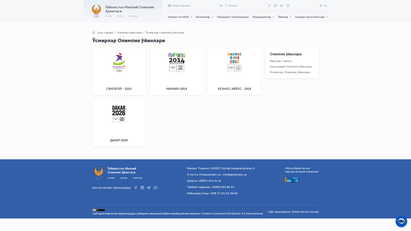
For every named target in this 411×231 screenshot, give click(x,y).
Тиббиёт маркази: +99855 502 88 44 (210, 187)
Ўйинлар (283, 16)
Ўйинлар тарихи (281, 61)
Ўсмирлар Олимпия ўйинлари (290, 72)
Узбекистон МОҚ (178, 16)
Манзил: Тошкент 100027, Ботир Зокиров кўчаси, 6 (221, 168)
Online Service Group (305, 211)
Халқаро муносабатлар (309, 16)
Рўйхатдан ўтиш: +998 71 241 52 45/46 (212, 193)
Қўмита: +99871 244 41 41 (204, 180)
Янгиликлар (203, 16)
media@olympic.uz (235, 174)
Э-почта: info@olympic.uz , (204, 174)
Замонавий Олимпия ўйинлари (291, 66)
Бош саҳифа (105, 32)
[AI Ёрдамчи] (401, 221)
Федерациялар (261, 16)
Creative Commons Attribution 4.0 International (232, 213)
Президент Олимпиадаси (233, 16)
